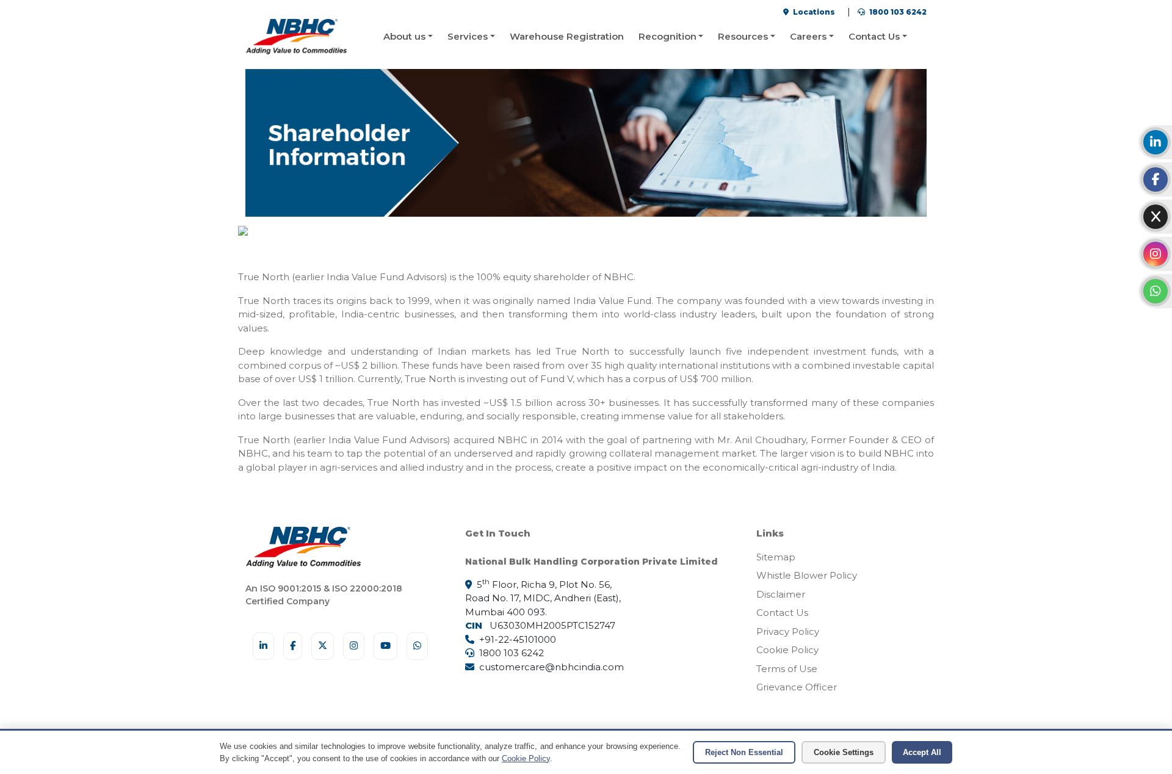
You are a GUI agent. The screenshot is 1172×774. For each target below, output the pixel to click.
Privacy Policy (787, 631)
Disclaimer (780, 594)
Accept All (922, 752)
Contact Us (782, 612)
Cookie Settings (844, 752)
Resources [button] (743, 36)
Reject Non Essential (744, 752)
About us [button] (404, 36)
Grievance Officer (796, 687)
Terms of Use (786, 669)
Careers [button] (808, 36)
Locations (813, 11)
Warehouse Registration (567, 36)
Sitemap (775, 557)
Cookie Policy (787, 650)
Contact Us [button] (874, 36)
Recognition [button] (667, 36)
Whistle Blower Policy (806, 575)
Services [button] (467, 36)
